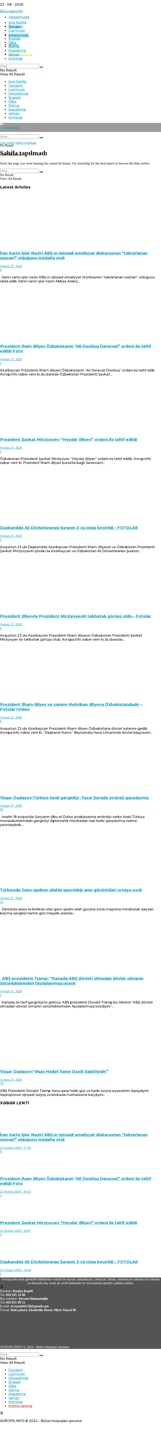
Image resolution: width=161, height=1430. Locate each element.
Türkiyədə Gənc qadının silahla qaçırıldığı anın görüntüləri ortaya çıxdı (71, 889)
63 (1, 809)
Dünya (13, 47)
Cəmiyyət (16, 31)
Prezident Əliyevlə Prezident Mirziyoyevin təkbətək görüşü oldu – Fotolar (75, 616)
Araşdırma (17, 51)
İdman (13, 55)
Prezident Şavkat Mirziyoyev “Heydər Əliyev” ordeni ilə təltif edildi (68, 439)
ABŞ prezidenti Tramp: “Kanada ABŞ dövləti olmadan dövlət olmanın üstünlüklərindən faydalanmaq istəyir (71, 981)
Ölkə (12, 43)
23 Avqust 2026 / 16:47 (15, 1230)
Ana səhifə (7, 143)
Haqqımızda (18, 17)
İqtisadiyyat (18, 35)
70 (1, 1083)
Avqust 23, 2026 (11, 266)
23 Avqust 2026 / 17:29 (15, 1148)
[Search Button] (41, 67)
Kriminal (15, 59)
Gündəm (15, 27)
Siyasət (14, 39)
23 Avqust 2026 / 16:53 (15, 1191)
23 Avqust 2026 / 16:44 (15, 1270)
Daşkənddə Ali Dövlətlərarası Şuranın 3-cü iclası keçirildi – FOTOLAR (69, 527)
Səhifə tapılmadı (25, 143)
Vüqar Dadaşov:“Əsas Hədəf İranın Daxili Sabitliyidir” (54, 1071)
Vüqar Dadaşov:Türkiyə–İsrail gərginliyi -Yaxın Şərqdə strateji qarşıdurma (74, 797)
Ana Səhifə (17, 23)
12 (1, 902)
